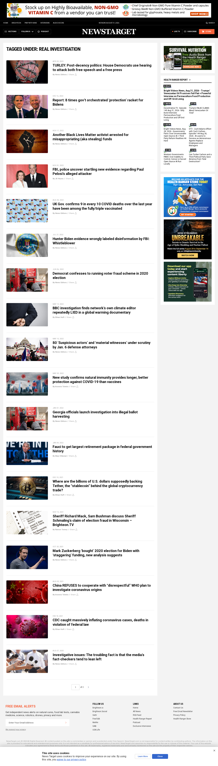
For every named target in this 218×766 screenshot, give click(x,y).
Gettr (95, 715)
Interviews (44, 23)
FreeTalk (96, 719)
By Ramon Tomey (60, 530)
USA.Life (96, 730)
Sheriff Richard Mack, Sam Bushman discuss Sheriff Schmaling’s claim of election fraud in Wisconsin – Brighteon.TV (94, 520)
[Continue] (65, 722)
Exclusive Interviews (142, 726)
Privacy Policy (179, 715)
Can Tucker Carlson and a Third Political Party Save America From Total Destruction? (200, 158)
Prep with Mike (31, 23)
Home (5, 23)
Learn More (143, 756)
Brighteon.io (98, 708)
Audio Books (58, 23)
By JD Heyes (58, 179)
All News (137, 711)
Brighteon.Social (100, 711)
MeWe (95, 722)
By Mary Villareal (60, 456)
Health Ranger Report (176, 80)
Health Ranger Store (182, 719)
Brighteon (16, 23)
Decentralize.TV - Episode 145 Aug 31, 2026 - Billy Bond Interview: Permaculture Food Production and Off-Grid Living (175, 114)
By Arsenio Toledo (60, 387)
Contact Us (178, 708)
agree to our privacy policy (71, 759)
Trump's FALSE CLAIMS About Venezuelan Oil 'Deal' (199, 110)
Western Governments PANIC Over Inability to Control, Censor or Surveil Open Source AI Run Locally (175, 159)
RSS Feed (137, 715)
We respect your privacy (16, 729)
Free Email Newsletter (183, 711)
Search (212, 23)
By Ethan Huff (58, 317)
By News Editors (60, 75)
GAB (94, 726)
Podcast (136, 722)
